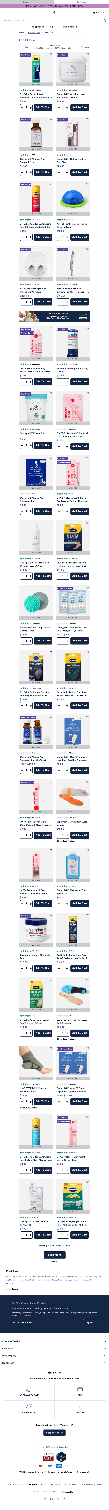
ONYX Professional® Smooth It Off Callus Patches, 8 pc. (73, 435)
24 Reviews (36, 364)
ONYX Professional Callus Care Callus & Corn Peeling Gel (35, 824)
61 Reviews (73, 220)
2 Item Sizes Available (29, 1107)
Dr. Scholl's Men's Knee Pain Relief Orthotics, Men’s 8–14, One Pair (72, 957)
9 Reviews (35, 1217)
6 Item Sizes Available (66, 1039)
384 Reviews (36, 90)
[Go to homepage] (54, 13)
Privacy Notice (98, 1493)
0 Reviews (72, 429)
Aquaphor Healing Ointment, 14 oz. (35, 957)
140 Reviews (73, 284)
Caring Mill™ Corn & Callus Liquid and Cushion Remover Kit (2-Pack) (71, 1090)
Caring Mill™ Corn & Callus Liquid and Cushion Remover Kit (71, 759)
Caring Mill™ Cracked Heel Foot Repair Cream (71, 96)
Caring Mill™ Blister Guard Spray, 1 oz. (34, 1223)
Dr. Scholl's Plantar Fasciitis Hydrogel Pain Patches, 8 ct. (71, 564)
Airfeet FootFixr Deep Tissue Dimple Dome (35, 629)
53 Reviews (36, 818)
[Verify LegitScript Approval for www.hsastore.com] (61, 1457)
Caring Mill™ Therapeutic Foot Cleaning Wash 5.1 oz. (36, 564)
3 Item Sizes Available (66, 841)
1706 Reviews (73, 364)
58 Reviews (36, 886)
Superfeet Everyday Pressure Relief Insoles (72, 1021)
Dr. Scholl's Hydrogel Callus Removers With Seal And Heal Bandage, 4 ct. (72, 1223)
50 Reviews (73, 1153)
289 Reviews (73, 494)
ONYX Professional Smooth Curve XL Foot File (71, 1158)
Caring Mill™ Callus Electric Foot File (71, 161)
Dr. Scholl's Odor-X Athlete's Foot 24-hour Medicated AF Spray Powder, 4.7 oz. (35, 226)
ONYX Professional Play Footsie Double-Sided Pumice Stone (35, 370)
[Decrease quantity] (22, 108)
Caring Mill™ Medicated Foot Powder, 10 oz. (72, 892)
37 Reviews (36, 1016)
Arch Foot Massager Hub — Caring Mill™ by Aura (34, 290)
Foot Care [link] (49, 33)
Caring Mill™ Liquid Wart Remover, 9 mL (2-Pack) (33, 758)
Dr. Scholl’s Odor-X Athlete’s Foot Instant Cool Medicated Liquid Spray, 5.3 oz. (35, 1159)
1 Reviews (72, 155)
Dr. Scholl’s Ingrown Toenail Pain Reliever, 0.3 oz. (34, 1021)
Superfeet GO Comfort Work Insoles (72, 823)
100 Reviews (73, 558)
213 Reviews (73, 90)
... (12, 1289)
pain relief (41, 1277)
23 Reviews (72, 886)
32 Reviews (36, 623)
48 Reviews (73, 1217)
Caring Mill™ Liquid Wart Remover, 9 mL (32, 499)
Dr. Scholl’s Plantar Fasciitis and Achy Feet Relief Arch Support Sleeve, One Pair (34, 694)
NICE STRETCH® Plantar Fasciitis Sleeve (33, 1090)
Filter (26, 47)
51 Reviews (36, 155)
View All (54, 1261)
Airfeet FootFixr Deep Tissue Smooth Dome (72, 225)
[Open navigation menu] (3, 13)
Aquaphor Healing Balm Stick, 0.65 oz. (72, 370)
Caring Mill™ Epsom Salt (32, 433)
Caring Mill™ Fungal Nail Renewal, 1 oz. (32, 161)
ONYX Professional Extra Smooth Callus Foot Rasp (33, 892)
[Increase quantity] (30, 108)
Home (21, 33)
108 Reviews (36, 688)
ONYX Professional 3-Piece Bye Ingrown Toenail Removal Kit (72, 500)
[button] (36, 69)
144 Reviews (36, 1084)
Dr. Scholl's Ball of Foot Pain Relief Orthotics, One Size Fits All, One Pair (73, 694)
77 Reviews (36, 220)
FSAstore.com (27, 2)
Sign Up (90, 1322)
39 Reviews (36, 558)
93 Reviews (36, 429)
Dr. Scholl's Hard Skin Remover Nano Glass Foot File (36, 96)
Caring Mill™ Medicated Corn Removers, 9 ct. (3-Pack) (72, 629)
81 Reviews (36, 1153)
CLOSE (97, 1506)
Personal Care (34, 33)
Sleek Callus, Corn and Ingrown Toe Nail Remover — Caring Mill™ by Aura (72, 291)
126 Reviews (73, 688)
